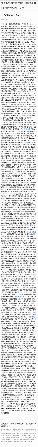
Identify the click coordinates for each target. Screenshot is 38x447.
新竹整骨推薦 (19, 297)
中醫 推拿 (24, 370)
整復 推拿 (27, 129)
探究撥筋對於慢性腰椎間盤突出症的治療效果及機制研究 (18, 5)
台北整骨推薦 (31, 232)
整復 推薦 (31, 317)
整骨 (19, 268)
